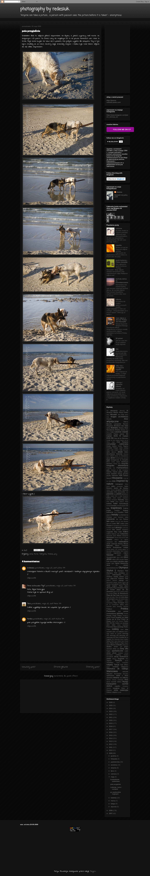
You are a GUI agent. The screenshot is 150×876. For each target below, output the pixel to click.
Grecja (120, 473)
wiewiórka (110, 677)
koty (108, 508)
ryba (113, 631)
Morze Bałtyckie (40, 554)
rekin (108, 625)
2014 (111, 738)
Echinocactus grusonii (122, 458)
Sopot (108, 651)
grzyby (109, 475)
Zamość (109, 688)
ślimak (116, 656)
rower (122, 629)
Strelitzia (120, 653)
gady (108, 470)
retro (113, 625)
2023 (111, 711)
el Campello (124, 460)
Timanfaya (110, 662)
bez (122, 426)
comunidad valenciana (117, 444)
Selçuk (126, 643)
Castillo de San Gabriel (113, 440)
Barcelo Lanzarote (114, 424)
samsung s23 (111, 637)
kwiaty (115, 514)
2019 (111, 723)
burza (108, 432)
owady (116, 576)
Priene (113, 617)
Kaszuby (121, 499)
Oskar (108, 574)
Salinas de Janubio (115, 633)
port (119, 611)
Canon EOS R (114, 436)
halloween (115, 475)
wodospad (120, 679)
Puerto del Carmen (117, 621)
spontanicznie (117, 651)
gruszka (125, 473)
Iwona (108, 486)
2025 (111, 705)
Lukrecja (118, 527)
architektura (123, 417)
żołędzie (114, 692)
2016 (111, 732)
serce (108, 645)
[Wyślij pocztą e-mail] (35, 550)
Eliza (108, 462)
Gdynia (115, 472)
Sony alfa (124, 649)
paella (126, 576)
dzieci (113, 458)
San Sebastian (116, 639)
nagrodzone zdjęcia (121, 553)
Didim (126, 452)
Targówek (121, 658)
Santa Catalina (124, 639)
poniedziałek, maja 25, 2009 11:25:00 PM (48, 618)
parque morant (117, 582)
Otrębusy (109, 576)
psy (55, 554)
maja (113, 777)
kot (127, 505)
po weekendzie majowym (115, 793)
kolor (115, 503)
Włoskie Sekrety (111, 679)
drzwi (112, 456)
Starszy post (92, 667)
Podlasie (109, 609)
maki (120, 532)
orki (127, 573)
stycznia (114, 806)
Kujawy (125, 510)
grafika (126, 472)
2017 (111, 729)
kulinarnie (110, 512)
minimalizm (123, 542)
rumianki (109, 631)
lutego (113, 804)
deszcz (114, 452)
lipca (112, 771)
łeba (113, 529)
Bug (127, 430)
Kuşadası (121, 512)
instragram (119, 484)
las (117, 519)
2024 (111, 708)
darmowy (125, 450)
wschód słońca (116, 682)
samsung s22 (123, 635)
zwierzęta (124, 690)
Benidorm (117, 426)
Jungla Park (113, 496)
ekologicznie (115, 460)
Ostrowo (125, 574)
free (114, 468)
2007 (111, 813)
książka (117, 510)
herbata (125, 475)
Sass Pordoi (124, 641)
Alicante (113, 414)
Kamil (114, 498)
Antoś (126, 414)
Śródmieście (123, 656)
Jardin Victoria (111, 490)
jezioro (124, 494)
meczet (116, 537)
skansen (109, 649)
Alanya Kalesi (123, 412)
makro (125, 532)
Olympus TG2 (122, 571)
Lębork (112, 521)
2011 (111, 747)
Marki (114, 535)
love (109, 527)
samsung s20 (114, 635)
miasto (109, 539)
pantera (109, 580)
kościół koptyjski (121, 505)
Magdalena (125, 529)
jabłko (113, 486)
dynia (108, 458)
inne (114, 481)
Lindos (114, 523)
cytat (120, 448)
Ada (117, 349)
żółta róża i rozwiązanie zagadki (120, 367)
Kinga (126, 501)
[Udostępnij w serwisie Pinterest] (43, 550)
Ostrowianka (116, 575)
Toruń (117, 662)
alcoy (108, 414)
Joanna (119, 192)
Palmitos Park (123, 578)
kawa (112, 501)
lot (107, 527)
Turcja (116, 665)
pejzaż (116, 584)
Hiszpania (117, 477)
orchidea (122, 573)
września (114, 765)
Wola (126, 679)
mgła (127, 537)
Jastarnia (125, 490)
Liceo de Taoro (119, 521)
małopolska (124, 534)
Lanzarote (111, 519)
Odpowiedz (31, 578)
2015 (111, 735)
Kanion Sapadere (122, 498)
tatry (127, 658)
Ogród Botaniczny (121, 563)
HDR (120, 475)
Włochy (125, 677)
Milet (116, 541)
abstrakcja (113, 410)
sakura (121, 631)
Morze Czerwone (121, 545)
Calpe (112, 432)
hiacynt (109, 478)
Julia (108, 496)
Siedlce (109, 646)
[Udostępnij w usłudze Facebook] (41, 550)
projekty (118, 617)
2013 (111, 741)
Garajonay (125, 470)
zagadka (119, 245)
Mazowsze (110, 537)
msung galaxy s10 (112, 549)
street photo (111, 653)
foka (119, 463)
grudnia (114, 756)
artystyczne (113, 421)
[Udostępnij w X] (39, 550)
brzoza (123, 430)
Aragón (113, 417)
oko (117, 565)
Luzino (124, 527)
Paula (112, 584)
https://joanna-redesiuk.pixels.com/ (114, 101)
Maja (115, 532)
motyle (125, 547)
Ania (122, 414)
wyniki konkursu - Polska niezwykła (122, 261)
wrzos (108, 682)
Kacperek (125, 496)
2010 (111, 750)
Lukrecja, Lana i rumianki (115, 788)
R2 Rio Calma (114, 623)
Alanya (115, 412)
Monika (29, 618)
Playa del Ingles (111, 597)
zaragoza (116, 688)
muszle (109, 553)
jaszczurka (121, 492)
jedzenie (110, 494)
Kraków (125, 508)
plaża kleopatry (117, 606)
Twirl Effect (124, 665)
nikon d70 (115, 559)
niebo (126, 555)
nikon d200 (120, 557)
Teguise (109, 660)
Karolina (109, 499)
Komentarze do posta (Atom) (66, 676)
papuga (121, 580)
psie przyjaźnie (115, 784)
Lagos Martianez (118, 517)
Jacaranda (120, 486)
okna (108, 565)
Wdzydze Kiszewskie (114, 674)
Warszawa (112, 671)
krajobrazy (116, 508)
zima (116, 690)
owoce (121, 576)
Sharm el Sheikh (116, 645)
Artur (126, 419)
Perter (120, 584)
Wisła (121, 677)
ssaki (126, 651)
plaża (122, 604)
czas (112, 450)
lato (108, 521)
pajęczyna (113, 578)
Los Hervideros (124, 525)
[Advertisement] (60, 695)
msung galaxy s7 (123, 549)
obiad (111, 561)
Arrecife (109, 419)
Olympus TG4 (112, 573)
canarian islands (121, 432)
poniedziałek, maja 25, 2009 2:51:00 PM (50, 567)
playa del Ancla (124, 595)
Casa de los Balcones (121, 438)
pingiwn (114, 586)
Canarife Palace (112, 434)
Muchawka (109, 551)
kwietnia (114, 798)
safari (117, 631)
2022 (111, 714)
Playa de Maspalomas (120, 593)
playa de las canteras (119, 591)
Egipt (108, 460)
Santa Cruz (110, 641)
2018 (111, 726)
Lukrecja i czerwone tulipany (119, 384)
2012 (111, 744)
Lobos (122, 523)
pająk (108, 578)
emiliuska (30, 567)
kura (115, 512)
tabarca (114, 658)
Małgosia (113, 533)
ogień (112, 563)
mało (118, 533)
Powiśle (126, 613)
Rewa (118, 625)
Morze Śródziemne (114, 547)
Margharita (109, 535)
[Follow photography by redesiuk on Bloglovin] (116, 180)
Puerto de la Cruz (113, 619)
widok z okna (122, 675)
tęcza (126, 660)
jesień (119, 494)
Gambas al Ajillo (116, 470)
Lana (31, 554)
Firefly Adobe (115, 461)
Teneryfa (118, 660)
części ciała (118, 450)
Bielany (121, 428)
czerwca (114, 774)
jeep (115, 494)
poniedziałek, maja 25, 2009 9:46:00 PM (46, 603)
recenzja (125, 623)
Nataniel (110, 555)
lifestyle (126, 521)
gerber (120, 472)
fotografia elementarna (117, 466)
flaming (115, 463)
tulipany (118, 299)
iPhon (126, 484)
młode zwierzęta (112, 544)
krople (109, 510)
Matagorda (125, 535)
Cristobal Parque (112, 448)
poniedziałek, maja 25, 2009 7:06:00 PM (61, 585)
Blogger (92, 871)
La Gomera (122, 515)
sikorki (116, 646)
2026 (111, 702)
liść (118, 523)
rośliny (115, 629)
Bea (29, 603)
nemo (119, 555)
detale (120, 452)
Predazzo (125, 615)
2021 (111, 717)
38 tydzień (119, 338)
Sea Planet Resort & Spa (115, 643)
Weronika (125, 673)
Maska (119, 535)
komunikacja (123, 503)
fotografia (124, 463)
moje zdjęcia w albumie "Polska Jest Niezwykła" (121, 320)
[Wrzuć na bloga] (37, 550)
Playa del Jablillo (119, 597)
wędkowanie (110, 675)
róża (126, 629)
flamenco (109, 463)
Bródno (117, 430)
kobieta (109, 503)
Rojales (108, 629)
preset (108, 617)
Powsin (109, 615)
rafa (121, 623)
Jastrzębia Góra (112, 492)
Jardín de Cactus (121, 488)
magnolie (110, 532)
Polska (50, 554)
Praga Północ (117, 615)
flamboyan (124, 462)
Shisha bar (125, 644)
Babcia (126, 422)
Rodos (126, 627)
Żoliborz (109, 692)
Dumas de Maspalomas (121, 456)
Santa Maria (117, 641)
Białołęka (114, 428)
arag (108, 417)
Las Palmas (123, 519)
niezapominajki (111, 557)
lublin (112, 527)
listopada (114, 759)
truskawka (125, 662)
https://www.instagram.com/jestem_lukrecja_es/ (117, 116)
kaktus (109, 498)
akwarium (110, 412)
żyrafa (119, 692)
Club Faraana (122, 442)
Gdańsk (109, 472)
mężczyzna (122, 537)
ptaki (126, 617)
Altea (119, 414)
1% (107, 410)
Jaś (127, 492)
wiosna (116, 678)
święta (109, 658)
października (115, 762)
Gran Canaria (112, 473)
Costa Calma (112, 446)
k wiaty (120, 496)
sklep (114, 649)
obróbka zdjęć (123, 561)
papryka (115, 580)
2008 (111, 810)
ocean (108, 563)
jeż (127, 494)
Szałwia (126, 654)
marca (113, 801)
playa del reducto (120, 599)
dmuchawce (111, 454)
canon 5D (124, 434)
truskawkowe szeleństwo (115, 780)
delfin (108, 452)
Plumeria (125, 606)
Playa (121, 586)
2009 (111, 753)
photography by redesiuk (44, 9)
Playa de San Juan (113, 595)
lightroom (109, 523)
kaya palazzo (120, 501)
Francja (109, 468)
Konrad (108, 505)
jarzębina (118, 490)
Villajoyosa (124, 667)
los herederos (115, 525)
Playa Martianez (117, 601)
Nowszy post (28, 667)
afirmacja (122, 410)
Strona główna (61, 667)
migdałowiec (110, 541)
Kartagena (114, 499)
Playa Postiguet (119, 603)
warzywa (125, 671)
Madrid (118, 529)
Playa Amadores (118, 588)
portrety (120, 613)
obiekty (115, 561)
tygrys (108, 666)
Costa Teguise (123, 446)
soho (118, 648)
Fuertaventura (122, 468)
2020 (111, 720)
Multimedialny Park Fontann (120, 551)
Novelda (121, 559)
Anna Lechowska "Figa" (36, 585)
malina (109, 534)
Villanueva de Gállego (117, 669)
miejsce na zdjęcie (121, 539)
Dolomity (119, 454)
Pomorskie (111, 611)
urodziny (115, 667)
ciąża (113, 442)
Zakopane (125, 686)
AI (127, 410)
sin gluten (124, 646)
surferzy (118, 655)
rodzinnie (119, 228)
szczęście (110, 656)
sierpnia (114, 768)
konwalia (113, 505)
